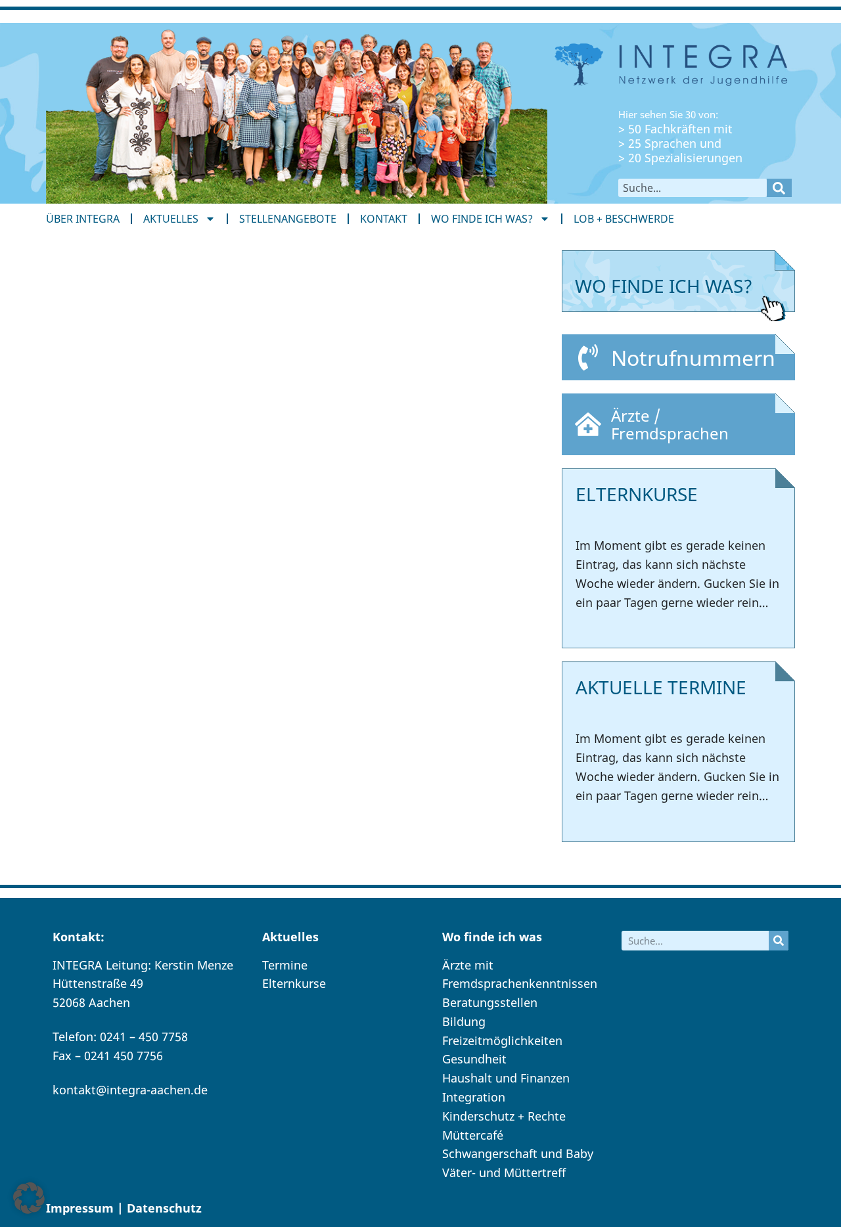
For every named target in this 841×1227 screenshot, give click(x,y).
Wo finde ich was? (482, 219)
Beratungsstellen (489, 1002)
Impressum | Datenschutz (124, 1208)
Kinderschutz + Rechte (504, 1116)
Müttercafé (472, 1135)
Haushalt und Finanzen (506, 1078)
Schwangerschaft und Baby (517, 1153)
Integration (473, 1097)
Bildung (464, 1021)
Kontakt (383, 219)
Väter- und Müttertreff (504, 1172)
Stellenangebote (287, 219)
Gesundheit (474, 1059)
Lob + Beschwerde (624, 219)
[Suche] (779, 188)
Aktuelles (170, 219)
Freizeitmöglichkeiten (502, 1040)
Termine (284, 965)
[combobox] (692, 188)
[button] (29, 1198)
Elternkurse (294, 983)
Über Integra (83, 219)
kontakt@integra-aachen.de (130, 1090)
